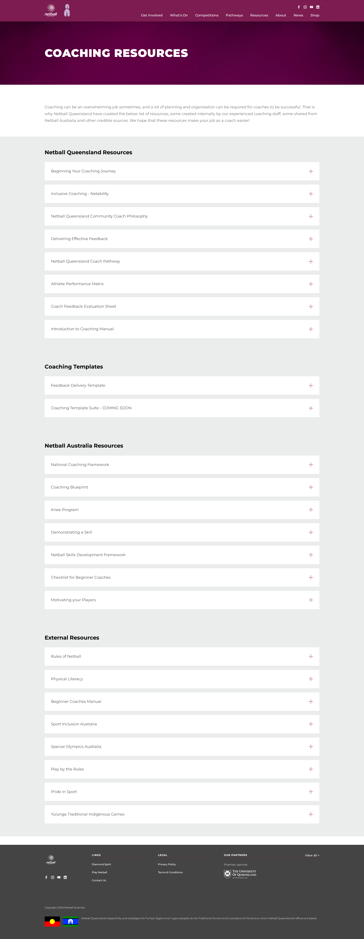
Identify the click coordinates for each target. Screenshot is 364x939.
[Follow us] (305, 7)
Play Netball (99, 872)
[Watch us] (311, 7)
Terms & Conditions (170, 872)
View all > (312, 855)
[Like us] (298, 7)
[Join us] (317, 7)
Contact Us (99, 880)
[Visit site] (243, 877)
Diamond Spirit (101, 864)
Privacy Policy (167, 864)
